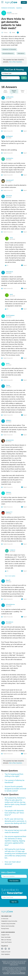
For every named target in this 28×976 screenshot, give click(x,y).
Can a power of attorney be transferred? (14, 781)
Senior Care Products (6, 942)
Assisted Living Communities (8, 923)
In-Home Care (4, 918)
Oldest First (22, 91)
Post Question (14, 881)
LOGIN (24, 2)
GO (24, 78)
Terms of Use (22, 972)
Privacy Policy (6, 973)
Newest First (14, 91)
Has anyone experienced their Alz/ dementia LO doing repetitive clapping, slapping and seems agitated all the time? (15, 840)
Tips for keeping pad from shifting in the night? (14, 775)
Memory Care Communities (7, 926)
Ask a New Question (15, 62)
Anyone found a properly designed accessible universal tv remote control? (15, 788)
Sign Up (14, 902)
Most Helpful (5, 91)
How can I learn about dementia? (13, 863)
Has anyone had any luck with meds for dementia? (15, 831)
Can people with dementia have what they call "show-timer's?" (14, 813)
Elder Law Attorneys (6, 939)
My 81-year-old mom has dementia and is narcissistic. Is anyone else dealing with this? (15, 821)
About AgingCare (5, 954)
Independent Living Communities (9, 921)
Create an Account (5, 952)
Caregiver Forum (5, 934)
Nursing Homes (5, 928)
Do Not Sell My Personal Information (17, 973)
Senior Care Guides (5, 937)
